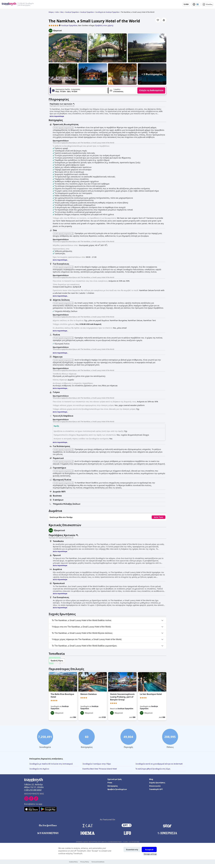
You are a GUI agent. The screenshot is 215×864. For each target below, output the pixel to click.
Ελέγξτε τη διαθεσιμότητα (151, 90)
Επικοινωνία (155, 786)
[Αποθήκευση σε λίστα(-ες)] (157, 20)
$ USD (186, 4)
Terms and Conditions (97, 862)
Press (110, 782)
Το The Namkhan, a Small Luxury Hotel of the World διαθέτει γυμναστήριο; (84, 646)
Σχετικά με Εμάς (115, 779)
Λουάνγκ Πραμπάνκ (69, 25)
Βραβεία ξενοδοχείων (117, 789)
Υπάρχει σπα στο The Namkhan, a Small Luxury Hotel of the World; (81, 627)
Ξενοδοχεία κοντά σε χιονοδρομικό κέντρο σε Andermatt (159, 764)
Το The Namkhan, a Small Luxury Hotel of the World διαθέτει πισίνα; (81, 620)
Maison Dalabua (88, 694)
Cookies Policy (73, 862)
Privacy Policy (84, 862)
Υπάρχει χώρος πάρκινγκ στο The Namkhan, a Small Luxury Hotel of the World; (87, 639)
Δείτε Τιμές (158, 517)
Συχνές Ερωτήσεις (157, 782)
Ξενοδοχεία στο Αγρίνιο (39, 769)
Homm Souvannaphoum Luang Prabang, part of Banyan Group (122, 697)
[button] (122, 90)
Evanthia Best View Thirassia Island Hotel (99, 769)
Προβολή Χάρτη (57, 661)
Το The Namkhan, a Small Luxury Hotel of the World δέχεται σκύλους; (82, 633)
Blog (151, 779)
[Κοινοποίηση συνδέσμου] (163, 20)
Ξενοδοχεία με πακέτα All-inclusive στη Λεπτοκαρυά (51, 764)
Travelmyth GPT (156, 789)
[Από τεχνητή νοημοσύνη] (72, 127)
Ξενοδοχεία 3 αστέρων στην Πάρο (96, 764)
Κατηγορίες (113, 786)
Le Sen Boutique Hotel (151, 694)
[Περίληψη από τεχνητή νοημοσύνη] (73, 106)
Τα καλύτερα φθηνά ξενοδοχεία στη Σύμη (152, 769)
